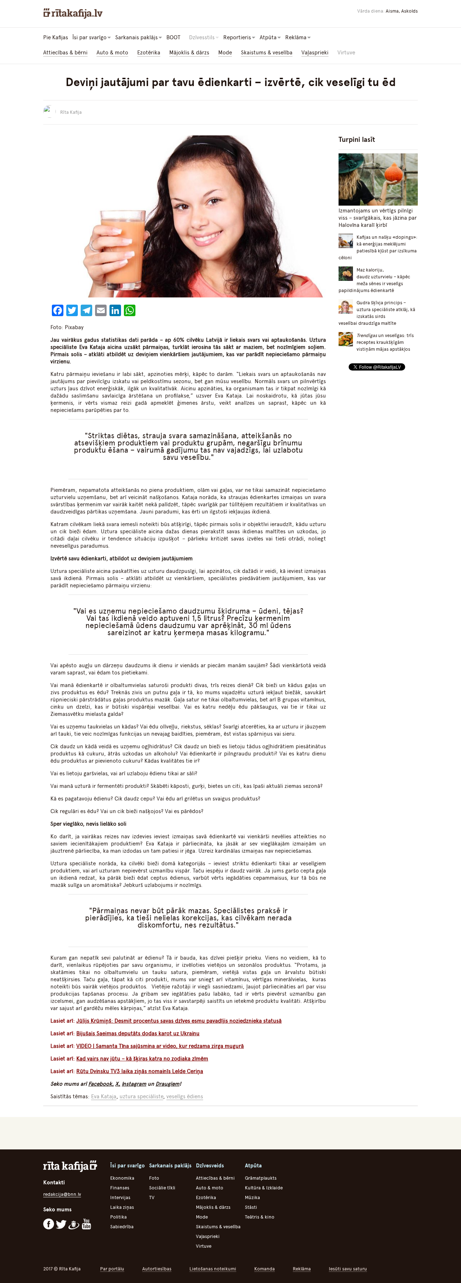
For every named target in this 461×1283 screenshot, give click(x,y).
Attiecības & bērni (65, 52)
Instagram (134, 1084)
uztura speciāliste (141, 1096)
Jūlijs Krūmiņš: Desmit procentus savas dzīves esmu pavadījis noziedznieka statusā (179, 1021)
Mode (225, 52)
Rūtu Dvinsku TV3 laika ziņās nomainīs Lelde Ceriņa (139, 1071)
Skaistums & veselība (266, 52)
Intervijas (120, 1197)
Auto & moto (112, 52)
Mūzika (252, 1197)
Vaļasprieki (314, 52)
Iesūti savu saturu (348, 1268)
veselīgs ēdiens (184, 1096)
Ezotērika (148, 52)
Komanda (264, 1268)
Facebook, (101, 1084)
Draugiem (167, 1084)
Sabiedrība (122, 1226)
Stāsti (251, 1207)
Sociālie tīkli (162, 1187)
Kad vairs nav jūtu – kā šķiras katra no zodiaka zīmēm (142, 1058)
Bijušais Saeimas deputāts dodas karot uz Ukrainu (138, 1033)
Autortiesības (156, 1268)
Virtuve (346, 52)
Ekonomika (122, 1178)
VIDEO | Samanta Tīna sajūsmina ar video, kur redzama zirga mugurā (160, 1046)
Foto (154, 1178)
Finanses (119, 1187)
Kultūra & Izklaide (264, 1187)
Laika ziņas (122, 1207)
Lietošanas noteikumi (212, 1268)
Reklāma (302, 1268)
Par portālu (112, 1268)
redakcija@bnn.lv (62, 1194)
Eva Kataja (103, 1096)
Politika (118, 1217)
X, (117, 1084)
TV (152, 1197)
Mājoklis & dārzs (189, 52)
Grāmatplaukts (261, 1178)
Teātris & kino (259, 1217)
